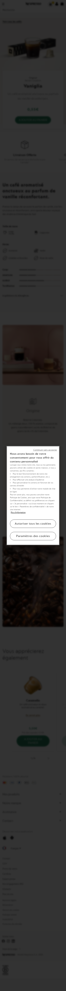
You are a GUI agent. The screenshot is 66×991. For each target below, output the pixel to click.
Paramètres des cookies (33, 536)
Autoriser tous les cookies (33, 523)
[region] (33, 495)
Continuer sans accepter (45, 449)
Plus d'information (18, 512)
